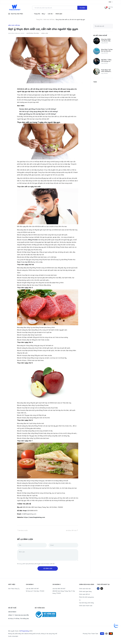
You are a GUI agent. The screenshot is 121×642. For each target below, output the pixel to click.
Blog (43, 14)
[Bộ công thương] (47, 615)
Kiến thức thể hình (49, 19)
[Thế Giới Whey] (14, 8)
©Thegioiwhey (24, 631)
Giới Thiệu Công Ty (13, 588)
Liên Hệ (50, 14)
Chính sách (59, 14)
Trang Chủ (37, 14)
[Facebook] (98, 588)
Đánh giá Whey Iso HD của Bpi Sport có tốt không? (37, 114)
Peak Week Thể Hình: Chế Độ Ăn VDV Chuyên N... (106, 70)
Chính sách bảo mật (85, 588)
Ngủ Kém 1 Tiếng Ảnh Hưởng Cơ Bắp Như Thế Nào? (107, 60)
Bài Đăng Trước (23, 530)
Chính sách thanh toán (85, 605)
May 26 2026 (104, 42)
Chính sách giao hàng (85, 591)
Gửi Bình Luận (47, 568)
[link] (116, 629)
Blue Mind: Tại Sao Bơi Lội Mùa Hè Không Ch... (107, 50)
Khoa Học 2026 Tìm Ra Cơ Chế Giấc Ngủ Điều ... (106, 40)
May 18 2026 (104, 63)
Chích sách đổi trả (84, 594)
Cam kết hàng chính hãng (86, 603)
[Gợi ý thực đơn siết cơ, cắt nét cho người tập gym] (47, 60)
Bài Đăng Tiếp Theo (71, 530)
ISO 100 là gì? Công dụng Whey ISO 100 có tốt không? (38, 111)
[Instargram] (101, 588)
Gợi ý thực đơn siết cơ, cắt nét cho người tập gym (43, 29)
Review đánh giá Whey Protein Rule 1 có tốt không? (37, 109)
